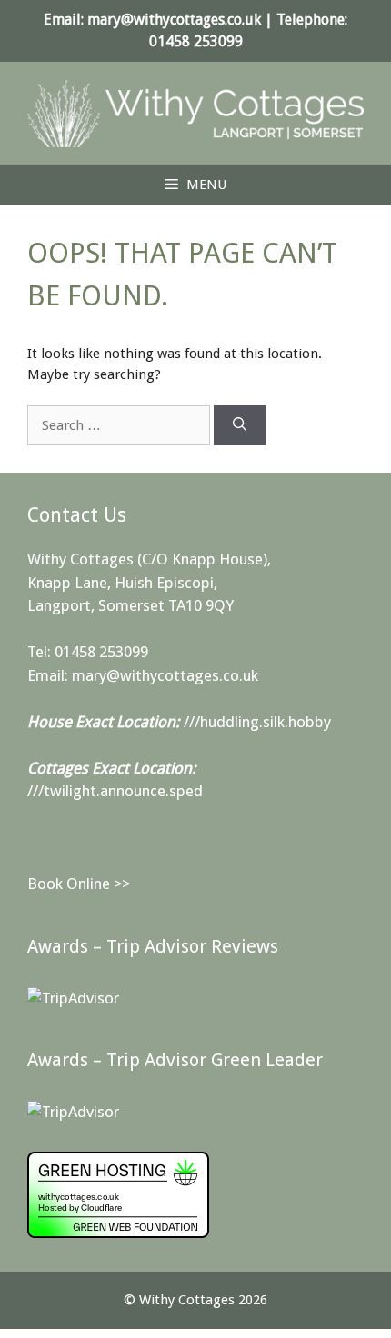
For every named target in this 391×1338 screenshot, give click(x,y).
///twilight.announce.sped (115, 791)
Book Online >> (78, 883)
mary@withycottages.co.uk (174, 19)
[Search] (240, 425)
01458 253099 (196, 41)
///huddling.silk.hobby (257, 722)
